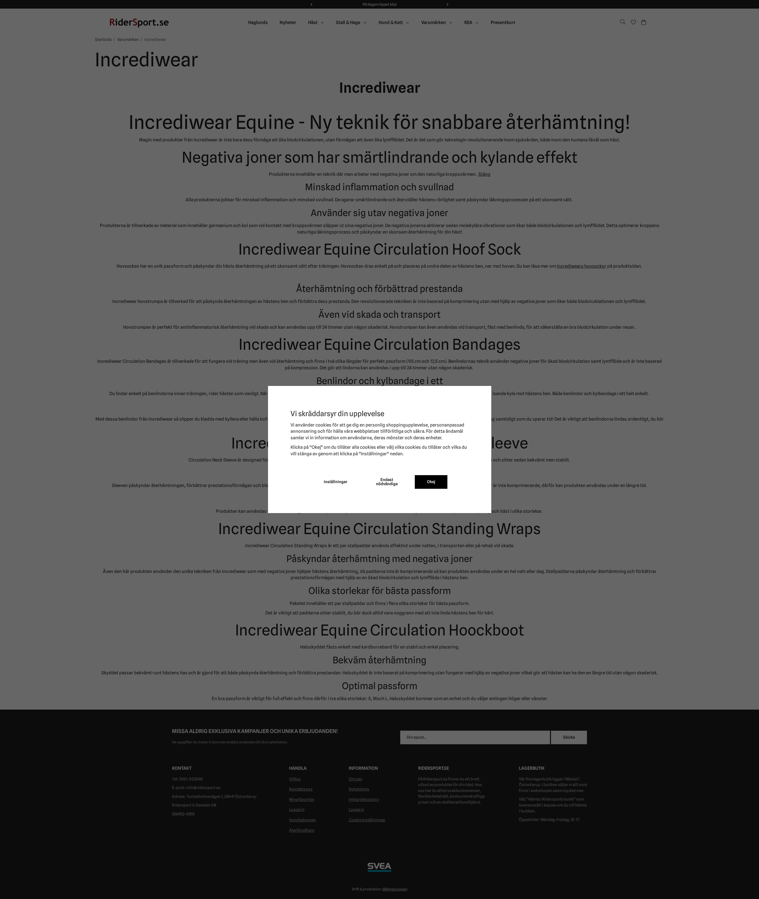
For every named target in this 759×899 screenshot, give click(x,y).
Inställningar (335, 481)
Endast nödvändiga (387, 481)
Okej (431, 481)
